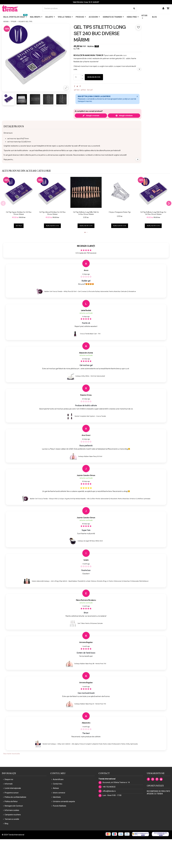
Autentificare (58, 779)
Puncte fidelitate (59, 806)
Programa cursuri (12, 793)
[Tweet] (77, 86)
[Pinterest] (80, 86)
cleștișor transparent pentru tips (120, 212)
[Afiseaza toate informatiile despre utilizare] (137, 159)
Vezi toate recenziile (11, 754)
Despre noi (9, 779)
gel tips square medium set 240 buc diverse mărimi (18, 213)
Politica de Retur (11, 801)
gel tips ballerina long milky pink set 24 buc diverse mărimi (86, 213)
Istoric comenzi (59, 793)
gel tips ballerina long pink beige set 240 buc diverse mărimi (153, 213)
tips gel (90, 90)
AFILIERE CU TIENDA (155, 794)
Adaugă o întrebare (126, 115)
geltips (83, 90)
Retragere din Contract (14, 806)
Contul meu (57, 784)
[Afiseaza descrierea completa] (139, 69)
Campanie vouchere (13, 815)
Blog (6, 824)
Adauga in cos (93, 77)
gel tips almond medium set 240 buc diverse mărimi (52, 213)
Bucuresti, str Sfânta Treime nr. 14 (116, 782)
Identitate (57, 797)
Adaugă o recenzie (92, 115)
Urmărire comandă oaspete (64, 801)
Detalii (19, 226)
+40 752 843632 (109, 787)
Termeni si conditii (12, 819)
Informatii (8, 784)
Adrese (56, 788)
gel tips (77, 90)
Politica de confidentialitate (15, 797)
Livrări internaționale (13, 788)
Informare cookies (12, 810)
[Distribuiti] (74, 86)
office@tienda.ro (109, 791)
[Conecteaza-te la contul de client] (163, 8)
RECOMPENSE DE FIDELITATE (158, 791)
